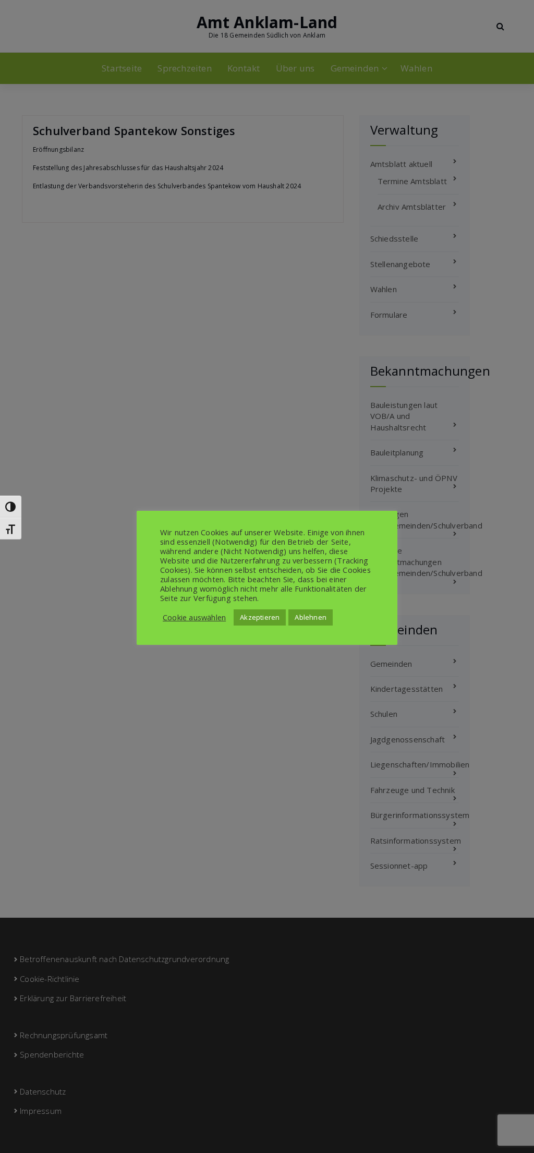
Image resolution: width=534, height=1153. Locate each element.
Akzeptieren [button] (260, 617)
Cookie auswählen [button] (194, 617)
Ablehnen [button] (310, 617)
